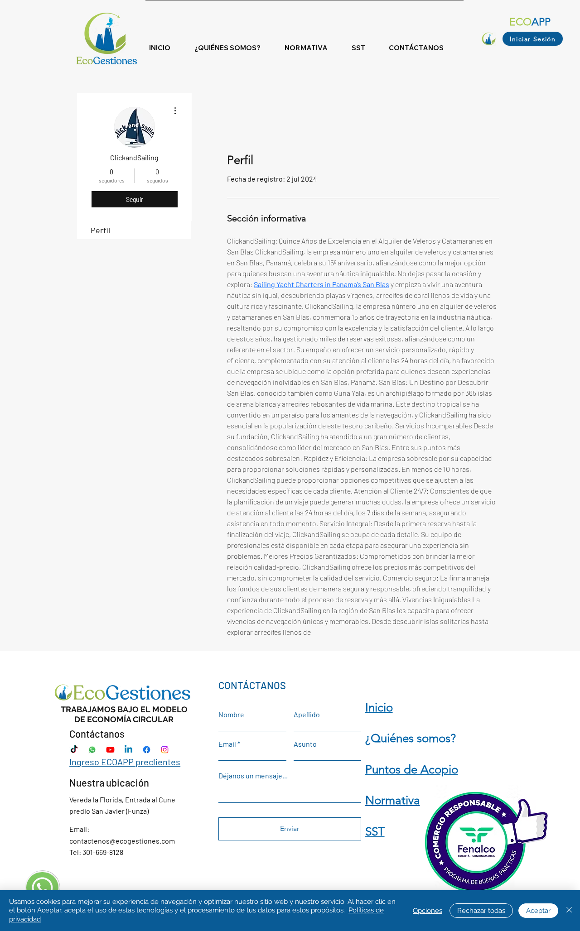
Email (227, 744)
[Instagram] (164, 749)
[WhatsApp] (92, 749)
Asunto (305, 744)
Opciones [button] (427, 911)
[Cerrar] (569, 910)
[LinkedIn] (128, 749)
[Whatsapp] (42, 888)
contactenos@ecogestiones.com (122, 840)
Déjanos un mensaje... (253, 775)
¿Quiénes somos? (410, 738)
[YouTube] (110, 749)
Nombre (231, 714)
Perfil (100, 230)
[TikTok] (74, 749)
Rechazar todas (481, 911)
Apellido (307, 714)
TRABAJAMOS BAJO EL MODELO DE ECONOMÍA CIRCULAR (124, 714)
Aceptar (538, 911)
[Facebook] (146, 749)
